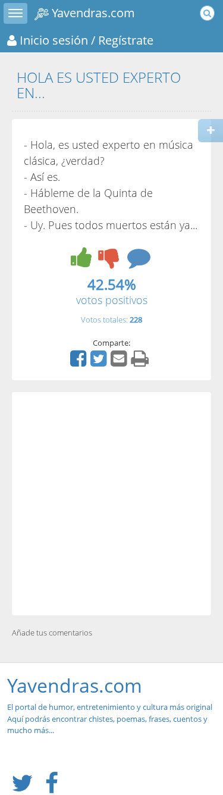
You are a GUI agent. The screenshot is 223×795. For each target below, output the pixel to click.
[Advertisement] (111, 503)
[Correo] (120, 362)
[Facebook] (79, 362)
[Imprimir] (141, 362)
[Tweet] (99, 362)
